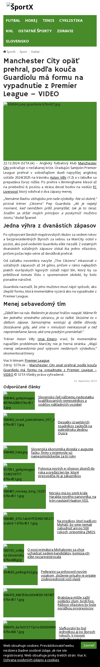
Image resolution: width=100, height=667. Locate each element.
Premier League (37, 360)
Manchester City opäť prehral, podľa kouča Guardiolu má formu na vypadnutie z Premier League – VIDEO (50, 370)
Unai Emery (47, 339)
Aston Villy (58, 177)
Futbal (35, 51)
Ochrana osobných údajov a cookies (31, 660)
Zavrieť (88, 645)
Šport (23, 51)
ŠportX (11, 51)
